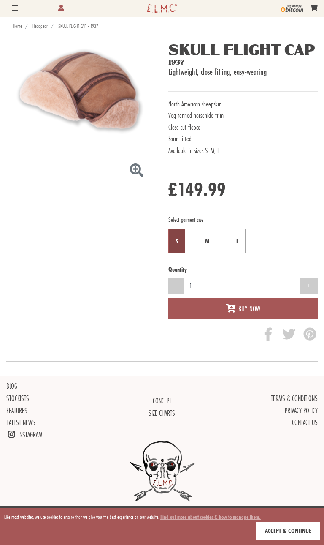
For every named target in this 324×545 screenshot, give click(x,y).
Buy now (249, 308)
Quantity (177, 269)
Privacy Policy (301, 410)
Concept (162, 400)
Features (16, 410)
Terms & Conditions (294, 398)
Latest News (20, 422)
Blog (11, 386)
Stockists (17, 398)
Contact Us (305, 422)
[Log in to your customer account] (61, 8)
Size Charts (161, 413)
